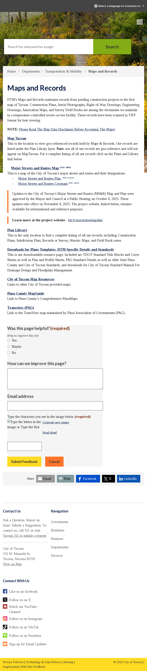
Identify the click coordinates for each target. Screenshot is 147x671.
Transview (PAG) (20, 308)
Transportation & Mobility (64, 71)
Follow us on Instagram (25, 619)
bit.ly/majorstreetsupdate (85, 220)
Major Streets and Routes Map (41, 168)
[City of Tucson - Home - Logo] (32, 22)
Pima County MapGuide (25, 293)
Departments (31, 71)
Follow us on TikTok (24, 627)
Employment (11, 666)
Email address (20, 396)
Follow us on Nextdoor (25, 636)
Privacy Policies (13, 662)
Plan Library (17, 230)
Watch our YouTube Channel (23, 609)
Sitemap (69, 662)
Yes (14, 340)
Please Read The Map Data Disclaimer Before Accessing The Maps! (67, 129)
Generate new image (56, 422)
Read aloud (50, 432)
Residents (57, 530)
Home (11, 71)
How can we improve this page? (36, 363)
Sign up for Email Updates (27, 644)
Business (57, 539)
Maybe (16, 347)
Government (59, 522)
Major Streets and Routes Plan (46, 178)
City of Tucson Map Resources (30, 279)
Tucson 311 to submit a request (24, 536)
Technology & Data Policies (43, 662)
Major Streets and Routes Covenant (48, 184)
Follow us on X (20, 600)
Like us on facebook (23, 591)
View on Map (12, 564)
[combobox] (118, 6)
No (14, 353)
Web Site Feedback (33, 666)
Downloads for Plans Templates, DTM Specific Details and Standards (60, 249)
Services (57, 556)
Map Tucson (16, 138)
